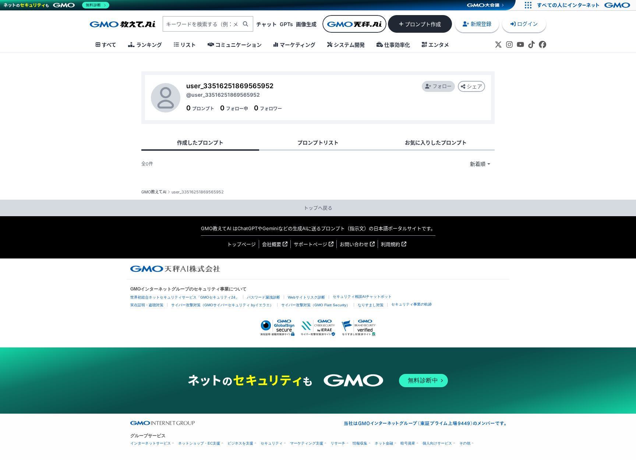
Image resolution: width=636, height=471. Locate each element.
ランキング (149, 45)
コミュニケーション (238, 45)
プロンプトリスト (318, 142)
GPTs (286, 24)
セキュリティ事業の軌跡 (411, 304)
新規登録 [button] (481, 24)
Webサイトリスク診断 (306, 297)
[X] (498, 44)
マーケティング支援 (306, 443)
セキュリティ (272, 443)
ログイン (527, 24)
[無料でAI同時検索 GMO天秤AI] (354, 24)
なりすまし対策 (371, 305)
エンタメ (438, 45)
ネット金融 (384, 443)
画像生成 (306, 24)
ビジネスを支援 (240, 443)
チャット (266, 24)
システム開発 (349, 45)
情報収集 (360, 443)
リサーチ (338, 443)
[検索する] (245, 24)
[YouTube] (520, 44)
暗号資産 (407, 443)
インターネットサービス (150, 443)
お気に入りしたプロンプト (436, 142)
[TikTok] (531, 44)
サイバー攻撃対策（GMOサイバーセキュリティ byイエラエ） (222, 305)
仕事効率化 (397, 45)
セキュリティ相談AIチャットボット (362, 297)
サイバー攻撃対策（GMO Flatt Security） (315, 305)
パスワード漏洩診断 (263, 297)
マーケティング (297, 45)
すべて (109, 45)
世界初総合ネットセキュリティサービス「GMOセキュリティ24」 (184, 297)
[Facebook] (542, 44)
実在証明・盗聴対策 (146, 305)
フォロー (442, 86)
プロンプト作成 (423, 24)
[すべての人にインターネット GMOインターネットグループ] (584, 5)
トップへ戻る (318, 208)
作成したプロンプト (200, 142)
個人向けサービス (437, 443)
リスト (188, 45)
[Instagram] (509, 44)
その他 (464, 443)
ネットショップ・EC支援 (199, 443)
